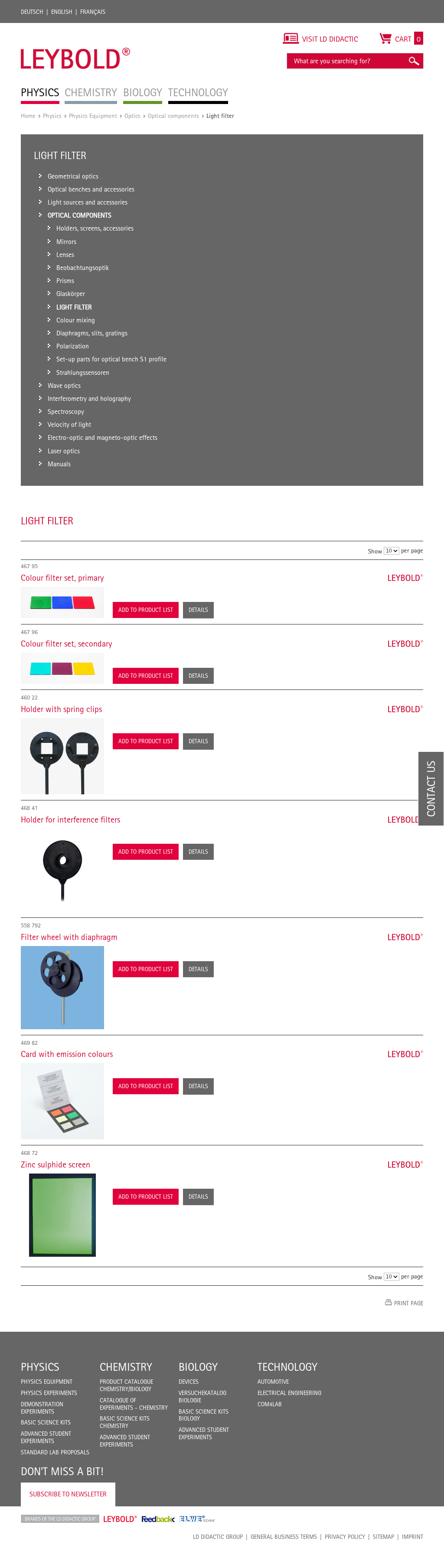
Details (198, 609)
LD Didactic (60, 1519)
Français (92, 11)
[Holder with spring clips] (62, 756)
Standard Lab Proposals (55, 1452)
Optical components (173, 115)
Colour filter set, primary (62, 577)
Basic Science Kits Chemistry (125, 1422)
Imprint (412, 1536)
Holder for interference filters (70, 819)
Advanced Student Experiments (46, 1437)
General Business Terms (284, 1536)
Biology (198, 1366)
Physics (52, 115)
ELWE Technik (197, 1519)
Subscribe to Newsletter (68, 1494)
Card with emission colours (67, 1054)
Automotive (273, 1381)
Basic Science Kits (46, 1422)
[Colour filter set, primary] (62, 602)
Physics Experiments (49, 1392)
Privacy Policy (345, 1536)
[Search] (413, 61)
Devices (189, 1381)
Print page (408, 1303)
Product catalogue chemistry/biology (126, 1385)
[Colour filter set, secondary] (62, 668)
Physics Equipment (93, 115)
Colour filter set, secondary (66, 643)
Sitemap (383, 1536)
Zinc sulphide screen (55, 1164)
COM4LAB (270, 1404)
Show (375, 551)
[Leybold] (76, 27)
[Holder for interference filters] (62, 870)
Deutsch (32, 11)
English (61, 11)
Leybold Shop (120, 1519)
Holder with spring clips (61, 709)
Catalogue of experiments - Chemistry (134, 1404)
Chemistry (126, 1366)
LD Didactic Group (218, 1536)
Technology (287, 1366)
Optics (132, 115)
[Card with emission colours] (62, 1101)
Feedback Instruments (158, 1519)
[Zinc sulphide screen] (62, 1215)
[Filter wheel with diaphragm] (62, 987)
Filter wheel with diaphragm (69, 937)
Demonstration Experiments (42, 1408)
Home (28, 115)
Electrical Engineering (289, 1392)
